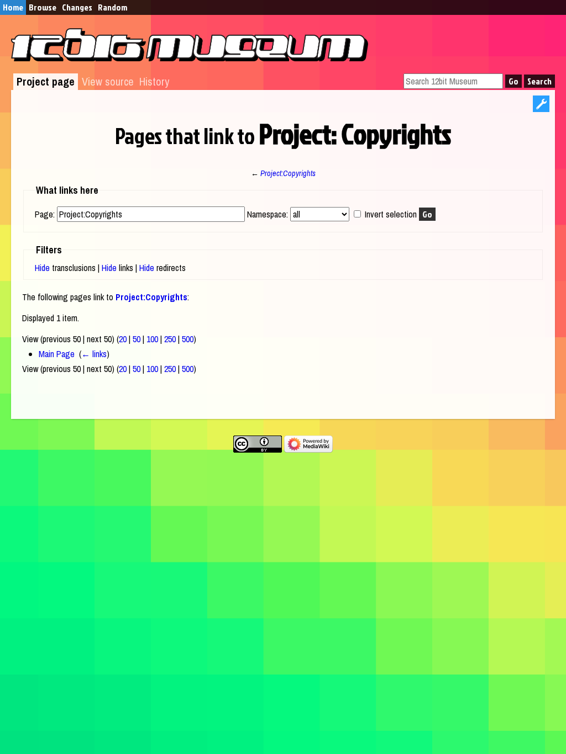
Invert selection (391, 214)
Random (112, 7)
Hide (42, 268)
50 (136, 339)
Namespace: (267, 214)
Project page (46, 81)
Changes (77, 7)
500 (187, 339)
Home (13, 7)
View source (108, 81)
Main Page (57, 354)
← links (94, 354)
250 (170, 339)
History (154, 81)
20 (123, 339)
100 (152, 339)
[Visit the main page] (189, 58)
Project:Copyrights (288, 173)
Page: (45, 214)
